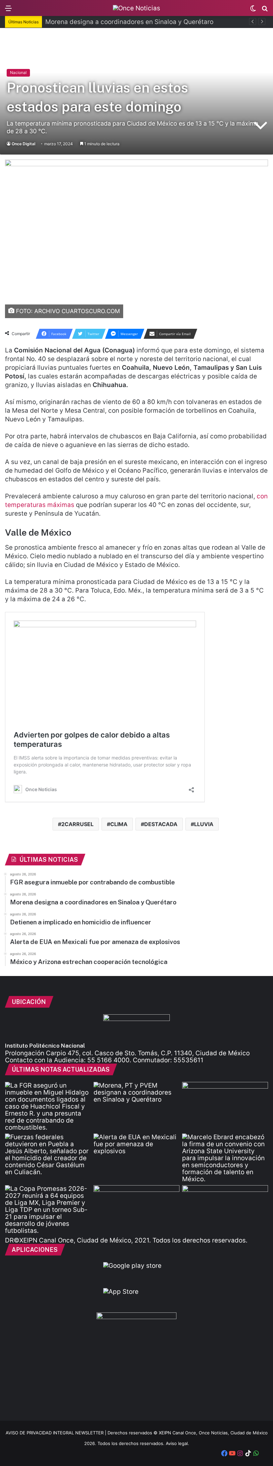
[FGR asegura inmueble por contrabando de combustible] (48, 1106)
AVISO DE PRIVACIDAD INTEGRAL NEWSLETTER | (57, 1432)
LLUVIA (203, 824)
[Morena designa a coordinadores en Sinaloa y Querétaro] (136, 1106)
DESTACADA (160, 824)
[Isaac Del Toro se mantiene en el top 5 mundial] (225, 1209)
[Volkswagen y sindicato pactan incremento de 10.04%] (225, 1106)
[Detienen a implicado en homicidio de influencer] (48, 1158)
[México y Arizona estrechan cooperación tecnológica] (225, 1158)
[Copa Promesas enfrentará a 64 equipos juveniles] (48, 1209)
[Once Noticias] (136, 8)
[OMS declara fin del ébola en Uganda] (136, 1209)
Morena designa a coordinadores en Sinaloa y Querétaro (129, 22)
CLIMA (119, 824)
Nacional (18, 72)
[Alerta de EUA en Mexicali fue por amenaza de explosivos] (136, 1158)
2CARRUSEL (77, 824)
